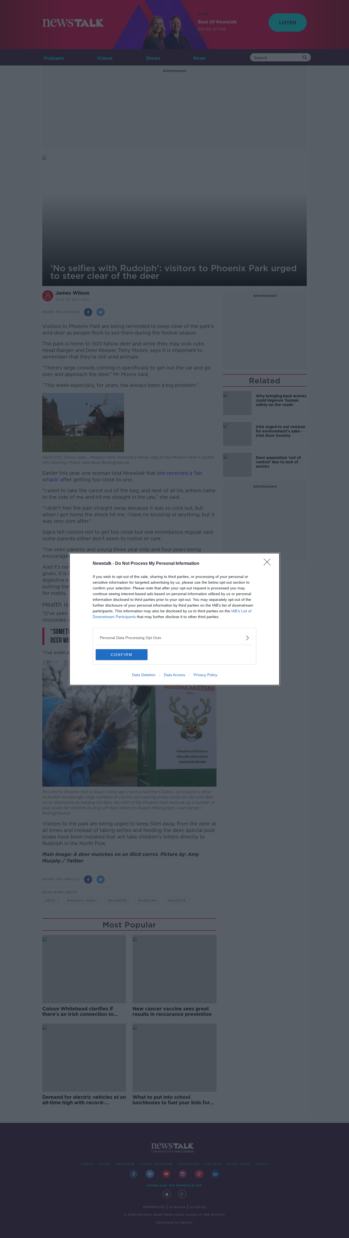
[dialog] (174, 619)
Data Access (174, 675)
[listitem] (174, 638)
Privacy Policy (205, 675)
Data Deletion (143, 675)
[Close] (269, 564)
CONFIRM (122, 654)
